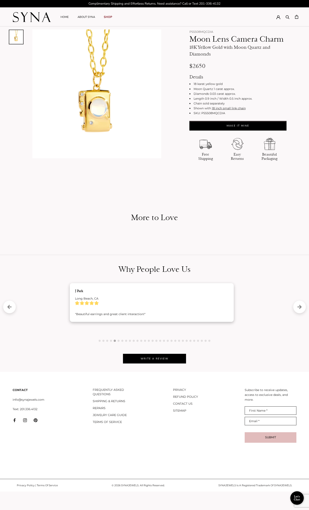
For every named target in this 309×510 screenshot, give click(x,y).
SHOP (108, 17)
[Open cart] (296, 17)
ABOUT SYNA (86, 17)
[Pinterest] (35, 438)
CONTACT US (183, 422)
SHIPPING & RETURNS (109, 419)
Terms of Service (107, 440)
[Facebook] (14, 438)
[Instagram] (25, 438)
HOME (65, 17)
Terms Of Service (47, 503)
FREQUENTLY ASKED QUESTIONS (108, 410)
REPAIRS (99, 426)
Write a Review (155, 377)
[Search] (287, 17)
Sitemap (179, 429)
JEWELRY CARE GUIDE (110, 433)
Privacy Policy (26, 503)
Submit (270, 456)
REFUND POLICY (185, 415)
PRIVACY (179, 408)
